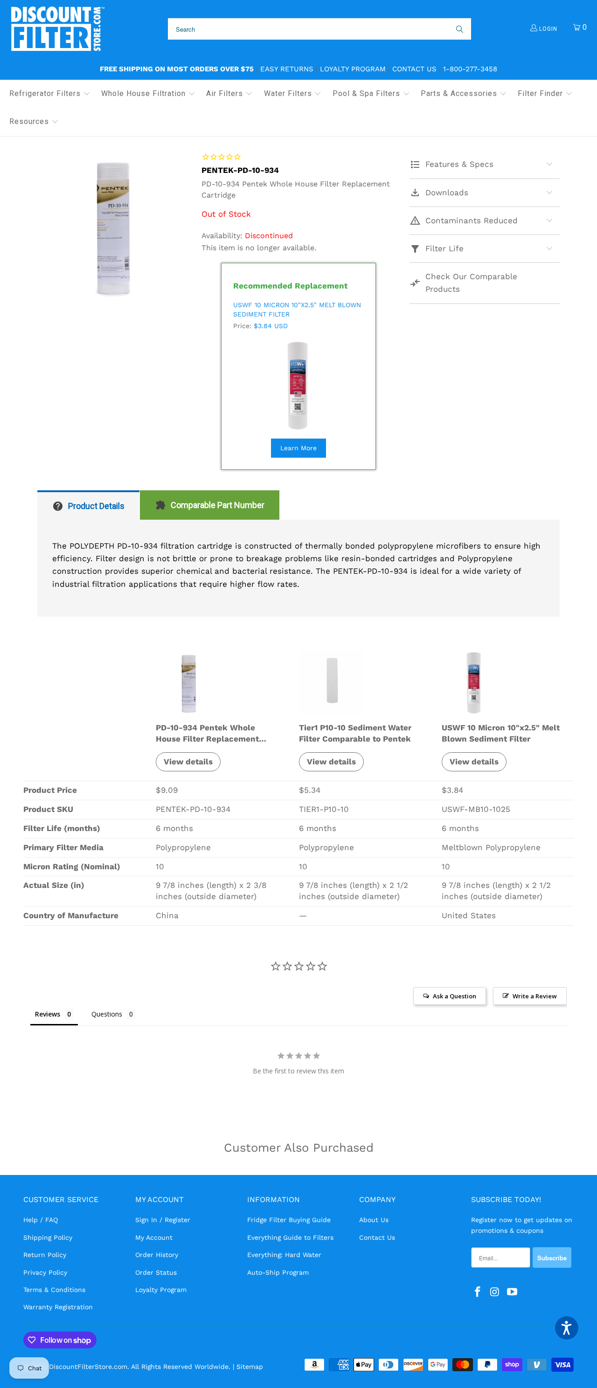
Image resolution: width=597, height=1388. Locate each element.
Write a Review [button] (535, 996)
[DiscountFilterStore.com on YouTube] (512, 1292)
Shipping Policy (47, 1237)
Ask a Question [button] (454, 996)
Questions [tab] (106, 1014)
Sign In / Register (162, 1219)
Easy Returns (286, 69)
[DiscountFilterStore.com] (57, 29)
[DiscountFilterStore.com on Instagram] (495, 1292)
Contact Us (414, 69)
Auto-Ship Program (278, 1272)
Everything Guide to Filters (290, 1237)
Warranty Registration (58, 1307)
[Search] (459, 29)
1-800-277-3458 (470, 69)
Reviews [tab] (47, 1014)
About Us (374, 1219)
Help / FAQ (40, 1219)
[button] (50, 94)
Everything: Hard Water (284, 1254)
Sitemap (249, 1366)
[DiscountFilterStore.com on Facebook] (478, 1292)
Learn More (298, 448)
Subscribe (552, 1257)
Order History (156, 1254)
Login (547, 29)
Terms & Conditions (54, 1289)
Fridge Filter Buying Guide (289, 1219)
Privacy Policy (45, 1272)
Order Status (156, 1272)
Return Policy (44, 1254)
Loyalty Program (353, 69)
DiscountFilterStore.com (88, 1366)
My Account (154, 1237)
